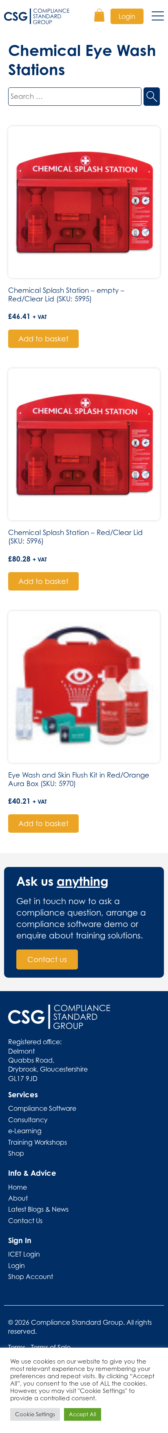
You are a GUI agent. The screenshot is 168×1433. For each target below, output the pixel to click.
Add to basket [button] (43, 338)
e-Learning (25, 1131)
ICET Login (24, 1254)
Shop (16, 1153)
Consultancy (28, 1120)
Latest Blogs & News (38, 1209)
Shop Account (30, 1277)
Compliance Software (42, 1108)
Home (17, 1187)
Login (127, 16)
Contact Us (25, 1221)
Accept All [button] (82, 1414)
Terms (16, 1347)
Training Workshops (37, 1142)
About (18, 1198)
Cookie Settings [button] (35, 1414)
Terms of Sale (51, 1347)
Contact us (47, 959)
